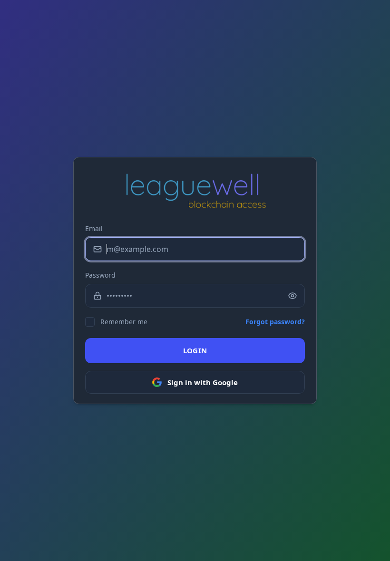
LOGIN (195, 350)
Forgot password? (275, 321)
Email (94, 228)
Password (100, 275)
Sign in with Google (202, 382)
